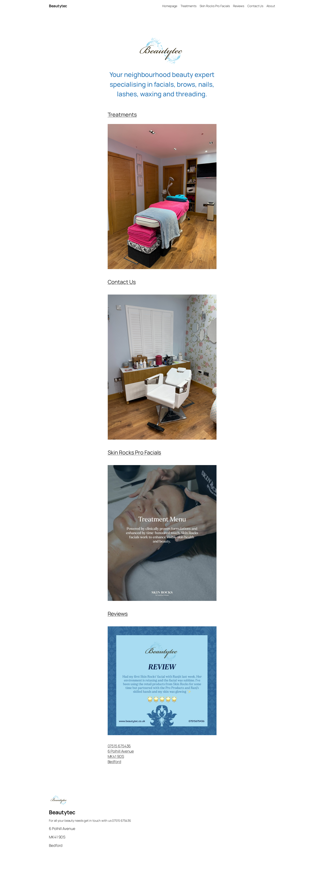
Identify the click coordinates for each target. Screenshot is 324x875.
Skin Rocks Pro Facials (134, 452)
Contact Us (122, 282)
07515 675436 (119, 745)
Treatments (122, 114)
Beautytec (58, 5)
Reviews (118, 613)
